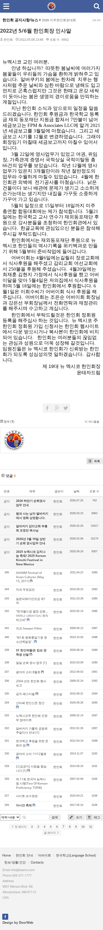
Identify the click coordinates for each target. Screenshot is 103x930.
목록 (97, 461)
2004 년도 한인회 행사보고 (31, 683)
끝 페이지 (50, 832)
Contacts (37, 862)
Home (6, 855)
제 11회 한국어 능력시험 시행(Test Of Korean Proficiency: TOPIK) (32, 783)
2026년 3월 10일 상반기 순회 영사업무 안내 (31, 541)
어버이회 (44, 855)
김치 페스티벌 (25, 694)
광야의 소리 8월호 (28, 672)
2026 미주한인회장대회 (59, 20)
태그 (96, 817)
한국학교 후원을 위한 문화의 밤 (32, 743)
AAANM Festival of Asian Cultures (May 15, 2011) (30, 577)
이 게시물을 (92, 421)
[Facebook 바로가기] (5, 916)
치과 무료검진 (25, 589)
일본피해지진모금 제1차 (31, 601)
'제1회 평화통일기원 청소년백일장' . (31, 639)
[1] (45, 663)
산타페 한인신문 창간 (30, 703)
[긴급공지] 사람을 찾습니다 (31, 768)
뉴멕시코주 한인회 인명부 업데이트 (32, 718)
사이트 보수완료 (27, 796)
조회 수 (94, 491)
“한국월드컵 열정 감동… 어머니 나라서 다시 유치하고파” (32, 615)
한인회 (8, 39)
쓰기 (78, 817)
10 (83, 826)
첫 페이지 (20, 826)
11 (90, 826)
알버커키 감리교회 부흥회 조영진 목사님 (32, 528)
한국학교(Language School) (76, 855)
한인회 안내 (24, 855)
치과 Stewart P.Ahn (29, 628)
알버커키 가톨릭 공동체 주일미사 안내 (32, 730)
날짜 (77, 491)
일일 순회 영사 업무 (29, 663)
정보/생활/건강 (15, 862)
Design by (17, 922)
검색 (55, 817)
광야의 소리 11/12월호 (31, 754)
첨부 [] (8, 421)
